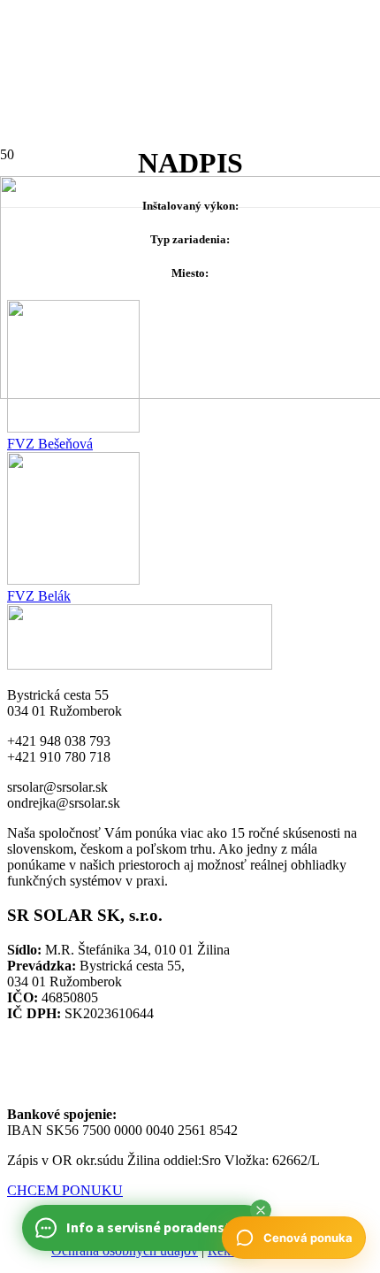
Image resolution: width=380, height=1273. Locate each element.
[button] (260, 1210)
